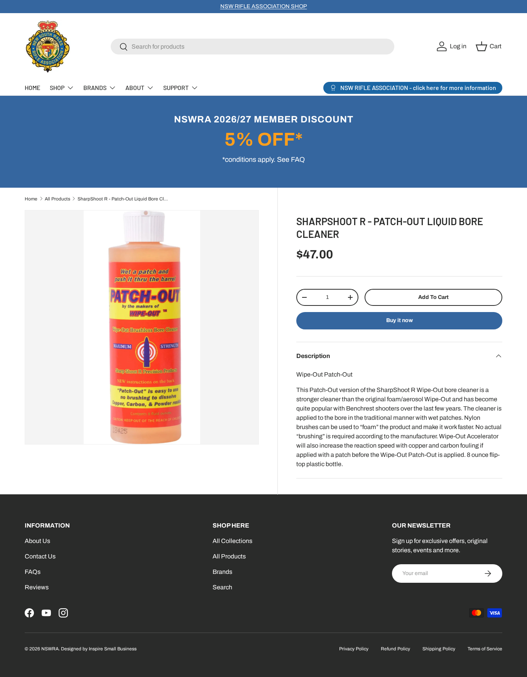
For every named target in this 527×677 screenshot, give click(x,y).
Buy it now (399, 320)
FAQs (33, 571)
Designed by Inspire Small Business (99, 649)
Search (222, 587)
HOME (33, 87)
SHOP (57, 87)
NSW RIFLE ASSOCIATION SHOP (263, 6)
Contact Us (40, 556)
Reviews (37, 587)
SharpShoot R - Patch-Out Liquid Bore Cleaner (124, 199)
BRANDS (94, 87)
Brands (222, 571)
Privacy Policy (353, 649)
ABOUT (134, 87)
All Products (57, 199)
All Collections (232, 541)
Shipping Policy (438, 649)
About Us (37, 541)
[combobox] (252, 46)
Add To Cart (433, 297)
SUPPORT (176, 87)
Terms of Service (485, 649)
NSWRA (50, 649)
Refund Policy (395, 649)
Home (31, 199)
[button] (489, 46)
